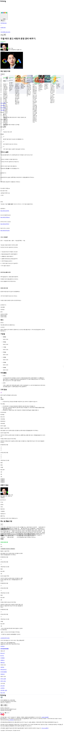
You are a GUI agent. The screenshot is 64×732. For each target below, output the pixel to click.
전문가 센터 (3, 681)
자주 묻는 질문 (3, 690)
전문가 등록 (3, 678)
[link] (2, 638)
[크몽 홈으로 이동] (3, 1)
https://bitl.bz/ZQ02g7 (4, 223)
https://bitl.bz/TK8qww (5, 217)
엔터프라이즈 (3, 669)
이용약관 (2, 646)
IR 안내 (2, 655)
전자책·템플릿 (3, 671)
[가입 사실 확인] (44, 728)
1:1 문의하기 (11, 719)
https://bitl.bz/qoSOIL (4, 210)
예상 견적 (2, 692)
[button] (2, 35)
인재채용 (2, 657)
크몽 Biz (2, 667)
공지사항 (2, 685)
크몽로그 (2, 660)
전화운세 (2, 674)
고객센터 (2, 688)
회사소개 (2, 653)
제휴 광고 (2, 662)
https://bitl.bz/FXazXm (5, 230)
